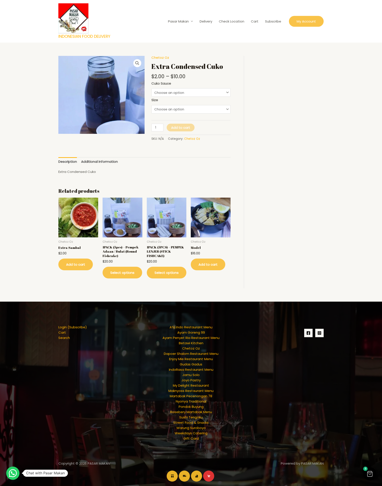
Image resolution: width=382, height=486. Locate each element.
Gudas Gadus (191, 364)
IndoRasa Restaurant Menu (191, 369)
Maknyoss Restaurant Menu (191, 390)
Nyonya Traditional (191, 401)
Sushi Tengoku (191, 417)
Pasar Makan (178, 21)
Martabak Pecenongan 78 (191, 396)
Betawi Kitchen (191, 343)
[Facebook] (308, 333)
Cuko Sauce (161, 83)
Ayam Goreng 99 (191, 332)
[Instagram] (319, 333)
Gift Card (191, 438)
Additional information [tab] (99, 161)
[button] (306, 21)
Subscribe (273, 21)
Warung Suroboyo (191, 427)
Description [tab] (67, 161)
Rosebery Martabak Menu (191, 412)
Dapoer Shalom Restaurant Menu (191, 353)
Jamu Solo (191, 375)
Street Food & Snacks (191, 422)
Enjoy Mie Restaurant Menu (191, 359)
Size (154, 100)
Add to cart (180, 127)
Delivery (206, 21)
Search (64, 337)
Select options (122, 272)
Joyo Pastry (191, 380)
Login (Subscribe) (72, 327)
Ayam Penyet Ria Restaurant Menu (191, 337)
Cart (254, 21)
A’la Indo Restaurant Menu (191, 327)
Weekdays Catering (191, 433)
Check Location (231, 21)
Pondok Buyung (191, 406)
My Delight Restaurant (191, 385)
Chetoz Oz (160, 57)
